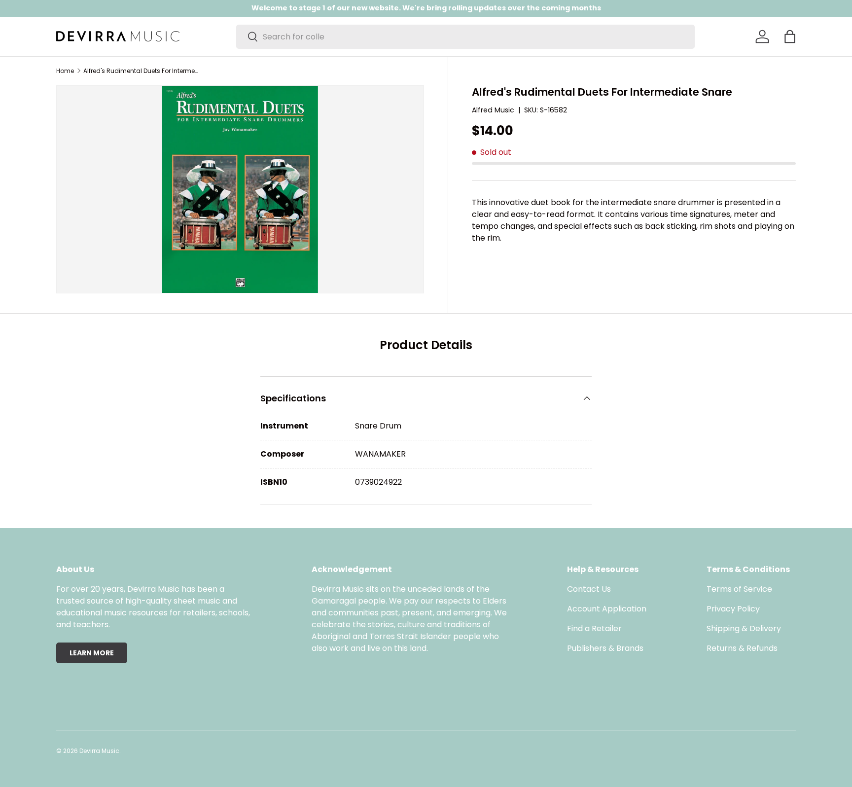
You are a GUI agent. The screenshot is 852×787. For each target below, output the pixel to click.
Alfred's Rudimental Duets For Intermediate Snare (142, 71)
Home (65, 71)
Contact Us (589, 589)
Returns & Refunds (742, 648)
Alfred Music (493, 110)
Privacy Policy (733, 608)
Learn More (92, 653)
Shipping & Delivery (744, 628)
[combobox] (465, 37)
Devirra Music (99, 751)
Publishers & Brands (605, 648)
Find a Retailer (594, 628)
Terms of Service (739, 589)
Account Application (606, 608)
